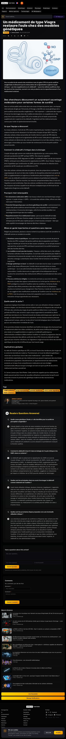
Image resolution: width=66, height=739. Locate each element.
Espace (4, 11)
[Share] (27, 36)
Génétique (21, 8)
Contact (25, 725)
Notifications (26, 714)
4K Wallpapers (59, 16)
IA (3, 8)
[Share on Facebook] (11, 36)
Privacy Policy (26, 718)
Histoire (29, 8)
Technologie (25, 11)
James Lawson (15, 32)
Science (54, 8)
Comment (8, 591)
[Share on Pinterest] (21, 36)
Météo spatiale (14, 11)
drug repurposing (22, 390)
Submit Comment (12, 602)
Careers (25, 722)
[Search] (3, 16)
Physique (38, 8)
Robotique (46, 8)
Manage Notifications (33, 698)
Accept (58, 732)
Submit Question (12, 566)
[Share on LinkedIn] (15, 36)
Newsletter (26, 712)
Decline (48, 732)
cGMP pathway (9, 390)
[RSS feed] (22, 3)
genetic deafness (36, 390)
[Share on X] (8, 36)
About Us (25, 720)
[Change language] (17, 3)
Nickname (8, 586)
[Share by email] (24, 36)
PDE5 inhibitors (9, 393)
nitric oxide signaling (51, 390)
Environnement (11, 8)
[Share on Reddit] (18, 36)
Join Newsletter (33, 694)
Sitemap (25, 716)
